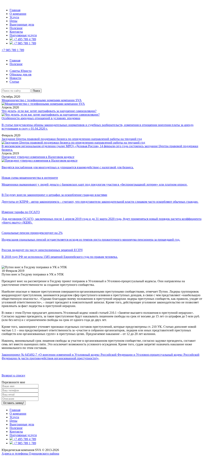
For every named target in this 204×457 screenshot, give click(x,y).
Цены (13, 21)
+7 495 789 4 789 (24, 39)
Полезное (16, 28)
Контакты (16, 31)
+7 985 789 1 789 (24, 43)
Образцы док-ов (20, 74)
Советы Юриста (20, 71)
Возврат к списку (13, 375)
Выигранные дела (22, 24)
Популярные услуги (23, 35)
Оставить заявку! (13, 402)
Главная (15, 10)
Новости (15, 78)
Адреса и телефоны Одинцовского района (30, 453)
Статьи (14, 81)
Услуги (14, 17)
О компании (18, 13)
